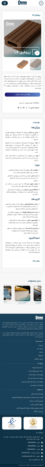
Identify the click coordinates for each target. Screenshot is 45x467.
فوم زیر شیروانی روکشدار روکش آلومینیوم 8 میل (30, 408)
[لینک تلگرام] (18, 107)
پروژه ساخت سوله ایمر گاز (36, 375)
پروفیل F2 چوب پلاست (36, 404)
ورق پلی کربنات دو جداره (36, 401)
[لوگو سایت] (22, 3)
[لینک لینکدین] (21, 107)
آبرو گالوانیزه (3, 302)
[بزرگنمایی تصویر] (37, 53)
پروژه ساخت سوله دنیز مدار (35, 378)
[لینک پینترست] (23, 107)
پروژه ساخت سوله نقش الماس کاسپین (32, 382)
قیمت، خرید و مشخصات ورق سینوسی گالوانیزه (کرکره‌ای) (27, 397)
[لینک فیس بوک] (29, 107)
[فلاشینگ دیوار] (22, 293)
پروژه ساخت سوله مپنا (37, 385)
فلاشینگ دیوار (22, 303)
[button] (39, 38)
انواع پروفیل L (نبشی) (25, 103)
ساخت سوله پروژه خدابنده (35, 371)
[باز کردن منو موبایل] (41, 3)
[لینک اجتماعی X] (26, 107)
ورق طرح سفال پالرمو (37, 394)
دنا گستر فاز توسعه (37, 368)
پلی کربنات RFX (38, 411)
